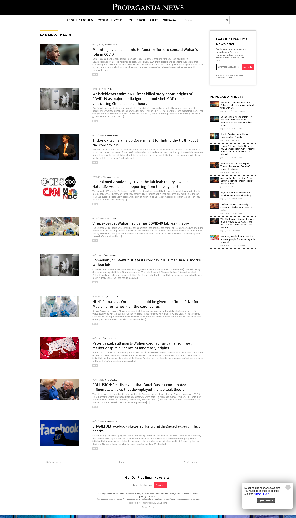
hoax (129, 20)
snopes (70, 20)
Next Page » (190, 462)
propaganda (169, 20)
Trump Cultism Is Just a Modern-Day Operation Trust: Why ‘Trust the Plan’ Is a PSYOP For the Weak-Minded (237, 150)
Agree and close (266, 500)
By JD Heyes (109, 89)
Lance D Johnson (238, 245)
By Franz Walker (111, 380)
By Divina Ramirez (111, 219)
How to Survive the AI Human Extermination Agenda (234, 135)
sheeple (141, 20)
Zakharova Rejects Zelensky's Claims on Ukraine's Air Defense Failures (236, 207)
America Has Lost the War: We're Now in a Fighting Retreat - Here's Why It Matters (237, 181)
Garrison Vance (238, 213)
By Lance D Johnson (111, 177)
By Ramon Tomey (111, 136)
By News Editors (111, 45)
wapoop (118, 20)
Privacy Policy (148, 507)
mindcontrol (86, 20)
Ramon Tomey (237, 199)
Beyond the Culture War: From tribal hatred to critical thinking (235, 194)
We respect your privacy (132, 499)
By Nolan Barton (111, 255)
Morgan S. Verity (238, 111)
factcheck (103, 20)
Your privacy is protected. (225, 75)
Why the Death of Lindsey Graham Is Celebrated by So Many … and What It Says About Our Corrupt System (237, 223)
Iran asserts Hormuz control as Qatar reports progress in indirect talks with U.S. (237, 105)
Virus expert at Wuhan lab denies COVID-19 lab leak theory (140, 223)
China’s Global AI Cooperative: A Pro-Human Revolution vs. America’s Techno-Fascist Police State (236, 121)
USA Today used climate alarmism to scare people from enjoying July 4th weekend (237, 239)
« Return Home (53, 462)
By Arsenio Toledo (112, 297)
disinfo (154, 20)
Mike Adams (237, 129)
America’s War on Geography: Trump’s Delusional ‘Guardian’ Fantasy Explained (235, 166)
